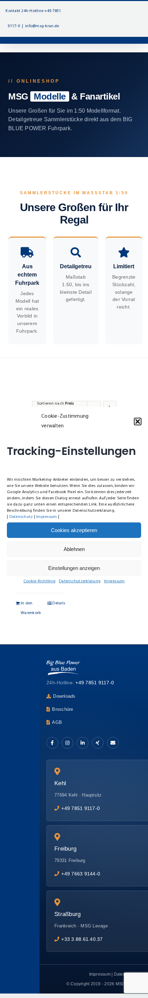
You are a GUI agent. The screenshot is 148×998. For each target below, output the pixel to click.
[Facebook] (52, 743)
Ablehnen (74, 549)
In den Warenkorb (30, 608)
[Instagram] (67, 743)
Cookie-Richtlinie (39, 581)
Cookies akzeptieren (74, 530)
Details (58, 603)
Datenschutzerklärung (80, 581)
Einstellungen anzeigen (74, 568)
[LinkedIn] (82, 743)
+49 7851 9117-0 (94, 682)
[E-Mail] (113, 743)
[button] (137, 421)
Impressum (46, 517)
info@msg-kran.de (42, 26)
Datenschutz (21, 517)
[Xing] (98, 743)
